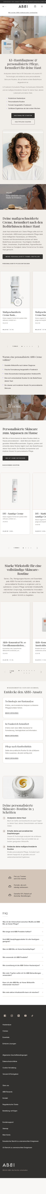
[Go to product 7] (34, 670)
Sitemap (5, 1128)
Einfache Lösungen (9, 1044)
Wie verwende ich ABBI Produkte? (15, 957)
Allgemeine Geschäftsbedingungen (15, 1055)
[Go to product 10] (29, 673)
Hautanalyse (7, 1025)
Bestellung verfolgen (10, 1111)
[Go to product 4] (29, 346)
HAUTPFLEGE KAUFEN (23, 122)
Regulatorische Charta (10, 1104)
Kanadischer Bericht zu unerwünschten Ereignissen (21, 1141)
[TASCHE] (35, 6)
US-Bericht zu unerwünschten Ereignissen (17, 1147)
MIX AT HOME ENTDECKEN (15, 458)
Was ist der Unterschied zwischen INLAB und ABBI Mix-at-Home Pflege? (21, 923)
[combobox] (4, 6)
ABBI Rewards (7, 1092)
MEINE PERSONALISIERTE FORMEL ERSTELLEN (23, 256)
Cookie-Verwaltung (9, 1068)
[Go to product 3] (27, 346)
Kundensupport (8, 1122)
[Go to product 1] (22, 346)
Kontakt (5, 1098)
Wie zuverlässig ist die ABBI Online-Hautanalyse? (21, 965)
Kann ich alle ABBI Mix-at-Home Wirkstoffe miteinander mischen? (19, 983)
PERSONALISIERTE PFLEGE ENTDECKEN (16, 263)
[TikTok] (32, 1015)
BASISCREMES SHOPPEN (11, 465)
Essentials (6, 1037)
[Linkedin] (18, 1015)
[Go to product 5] (32, 346)
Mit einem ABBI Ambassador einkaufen (23, 12)
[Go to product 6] (31, 670)
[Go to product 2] (24, 346)
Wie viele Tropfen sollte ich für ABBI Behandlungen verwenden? (22, 974)
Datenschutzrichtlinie (10, 1061)
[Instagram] (11, 1015)
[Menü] (42, 6)
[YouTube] (25, 1015)
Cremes (5, 1031)
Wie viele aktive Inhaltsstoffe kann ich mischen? (21, 992)
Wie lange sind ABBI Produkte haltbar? (17, 932)
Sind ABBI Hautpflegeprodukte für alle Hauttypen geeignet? (21, 940)
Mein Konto (6, 1135)
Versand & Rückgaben (10, 1074)
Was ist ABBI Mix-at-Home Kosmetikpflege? (19, 949)
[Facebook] (5, 1015)
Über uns (6, 1085)
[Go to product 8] (24, 673)
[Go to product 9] (26, 673)
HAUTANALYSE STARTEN (23, 115)
